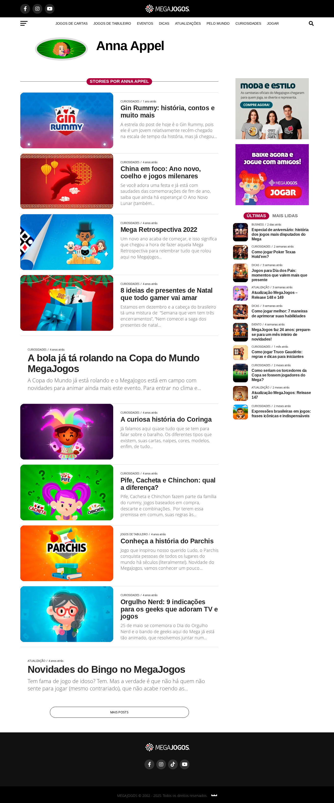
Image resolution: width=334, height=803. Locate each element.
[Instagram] (161, 764)
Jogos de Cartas (72, 23)
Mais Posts (119, 712)
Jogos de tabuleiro (112, 23)
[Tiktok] (173, 764)
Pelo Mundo (218, 23)
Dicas (164, 23)
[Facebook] (149, 764)
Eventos (145, 23)
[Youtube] (184, 764)
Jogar (273, 23)
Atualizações (188, 23)
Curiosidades (248, 23)
